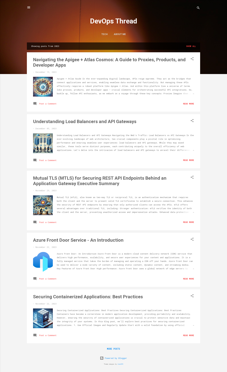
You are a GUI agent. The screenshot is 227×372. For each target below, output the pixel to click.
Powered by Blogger (115, 358)
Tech (104, 34)
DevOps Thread (113, 21)
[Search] (198, 8)
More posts (113, 348)
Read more (188, 103)
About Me (120, 34)
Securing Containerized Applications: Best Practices (88, 296)
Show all (191, 46)
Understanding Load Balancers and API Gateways (84, 121)
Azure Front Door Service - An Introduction (78, 240)
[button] (192, 59)
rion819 (120, 364)
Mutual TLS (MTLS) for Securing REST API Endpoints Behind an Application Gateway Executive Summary (99, 180)
